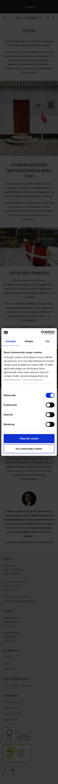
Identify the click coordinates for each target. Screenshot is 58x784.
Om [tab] (47, 341)
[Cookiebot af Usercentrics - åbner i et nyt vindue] (41, 333)
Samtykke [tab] (10, 341)
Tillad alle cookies (29, 438)
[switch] (50, 404)
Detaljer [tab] (29, 341)
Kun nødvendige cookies (29, 448)
